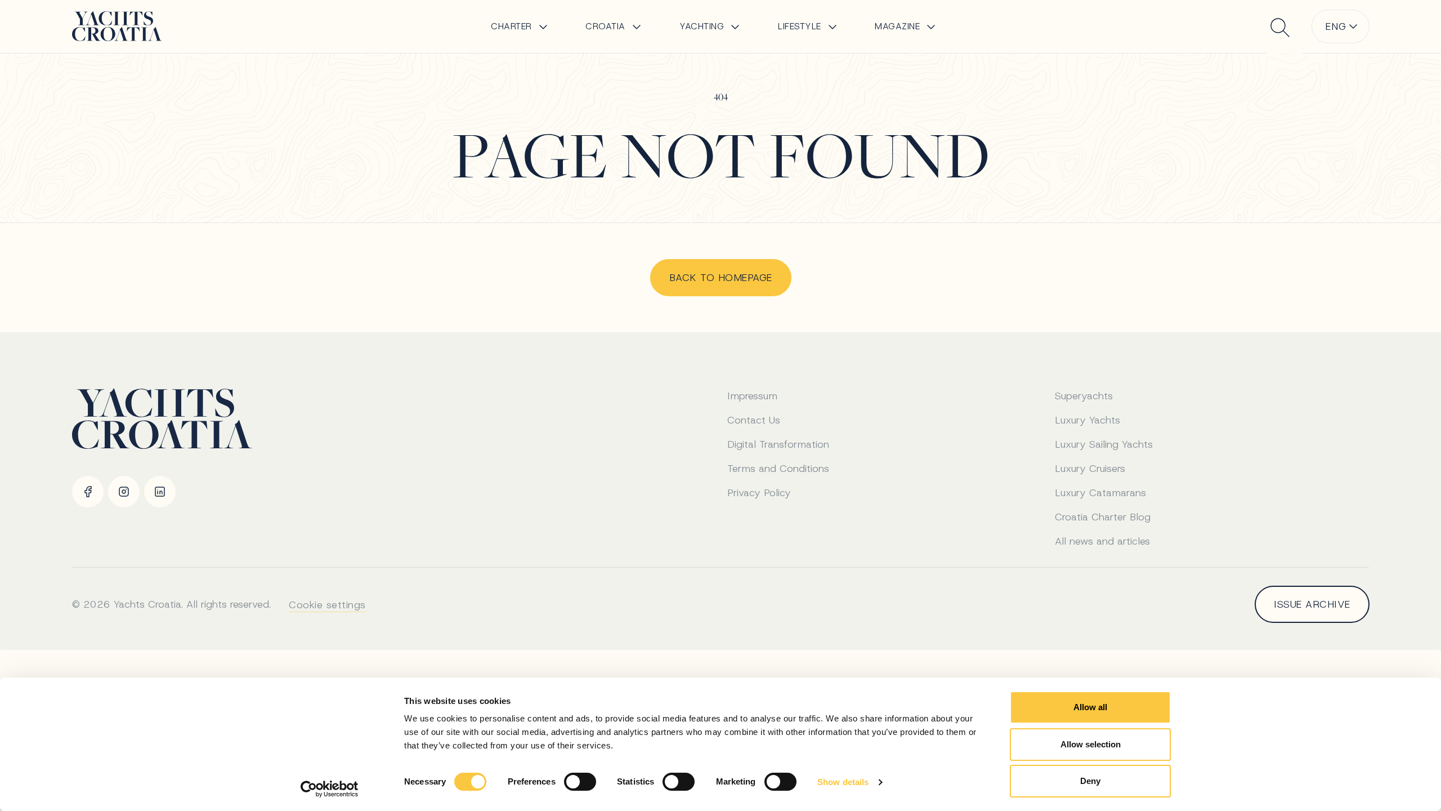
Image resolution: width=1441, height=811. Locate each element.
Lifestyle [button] (799, 26)
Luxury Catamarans (1100, 493)
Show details (843, 782)
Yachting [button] (701, 26)
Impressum (752, 396)
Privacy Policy (759, 493)
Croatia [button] (605, 26)
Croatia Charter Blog (1103, 517)
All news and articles (1102, 541)
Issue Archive (1312, 604)
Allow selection (1090, 744)
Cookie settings (327, 605)
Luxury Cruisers (1090, 468)
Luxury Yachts (1087, 420)
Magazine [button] (897, 26)
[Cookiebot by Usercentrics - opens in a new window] (329, 789)
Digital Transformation (778, 444)
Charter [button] (511, 26)
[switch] (580, 782)
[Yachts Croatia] (117, 26)
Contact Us (753, 420)
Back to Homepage (720, 277)
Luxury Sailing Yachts (1104, 444)
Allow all (1090, 707)
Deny (1090, 781)
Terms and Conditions (778, 468)
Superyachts (1084, 396)
